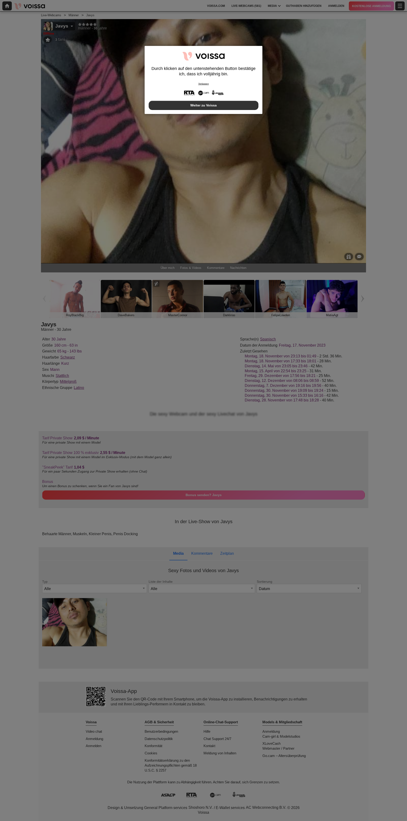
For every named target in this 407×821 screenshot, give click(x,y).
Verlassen (203, 83)
